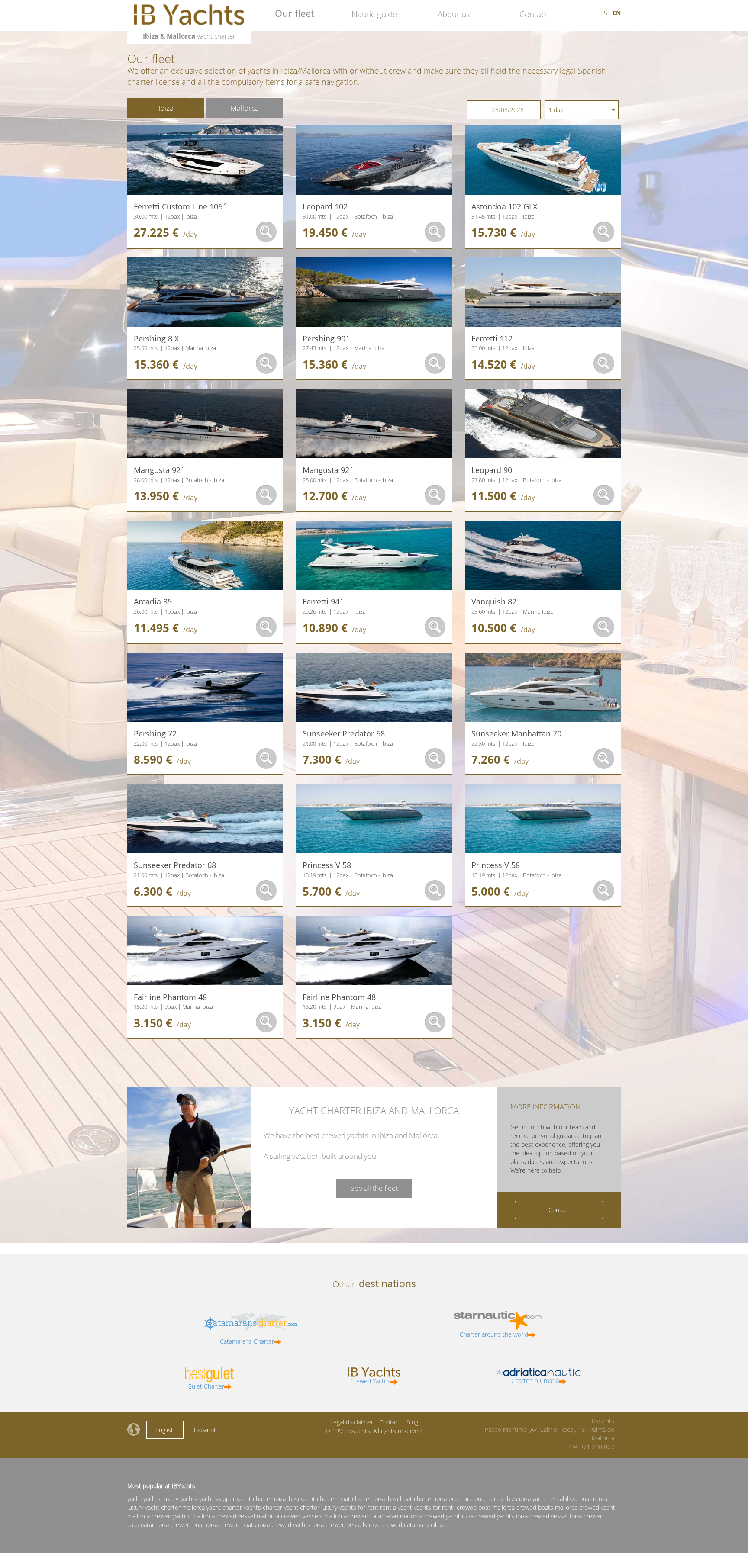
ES (603, 13)
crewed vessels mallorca (314, 1516)
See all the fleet (374, 1188)
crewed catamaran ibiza (413, 1525)
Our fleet (294, 12)
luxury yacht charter (154, 1507)
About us (454, 14)
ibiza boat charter (410, 1499)
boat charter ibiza (361, 1499)
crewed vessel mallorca (247, 1516)
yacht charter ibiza (261, 1499)
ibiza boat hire (454, 1499)
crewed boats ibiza (244, 1525)
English (164, 1430)
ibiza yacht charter (311, 1499)
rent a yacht (396, 1507)
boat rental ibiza (495, 1499)
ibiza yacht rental (541, 1499)
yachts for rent (433, 1507)
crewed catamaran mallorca (385, 1516)
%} (527, 1376)
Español (204, 1430)
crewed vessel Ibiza (555, 1516)
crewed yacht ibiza (449, 1516)
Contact (533, 14)
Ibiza (166, 108)
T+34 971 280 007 (589, 1447)
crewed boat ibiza (194, 1525)
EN (617, 13)
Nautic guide (374, 14)
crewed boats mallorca (546, 1507)
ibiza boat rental (587, 1499)
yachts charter (263, 1507)
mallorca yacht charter (212, 1507)
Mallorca (244, 108)
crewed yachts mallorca (183, 1516)
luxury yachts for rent (349, 1507)
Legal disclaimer (351, 1422)
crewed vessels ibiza (353, 1525)
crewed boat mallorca (486, 1507)
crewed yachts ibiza (501, 1516)
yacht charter (301, 1507)
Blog (412, 1422)
